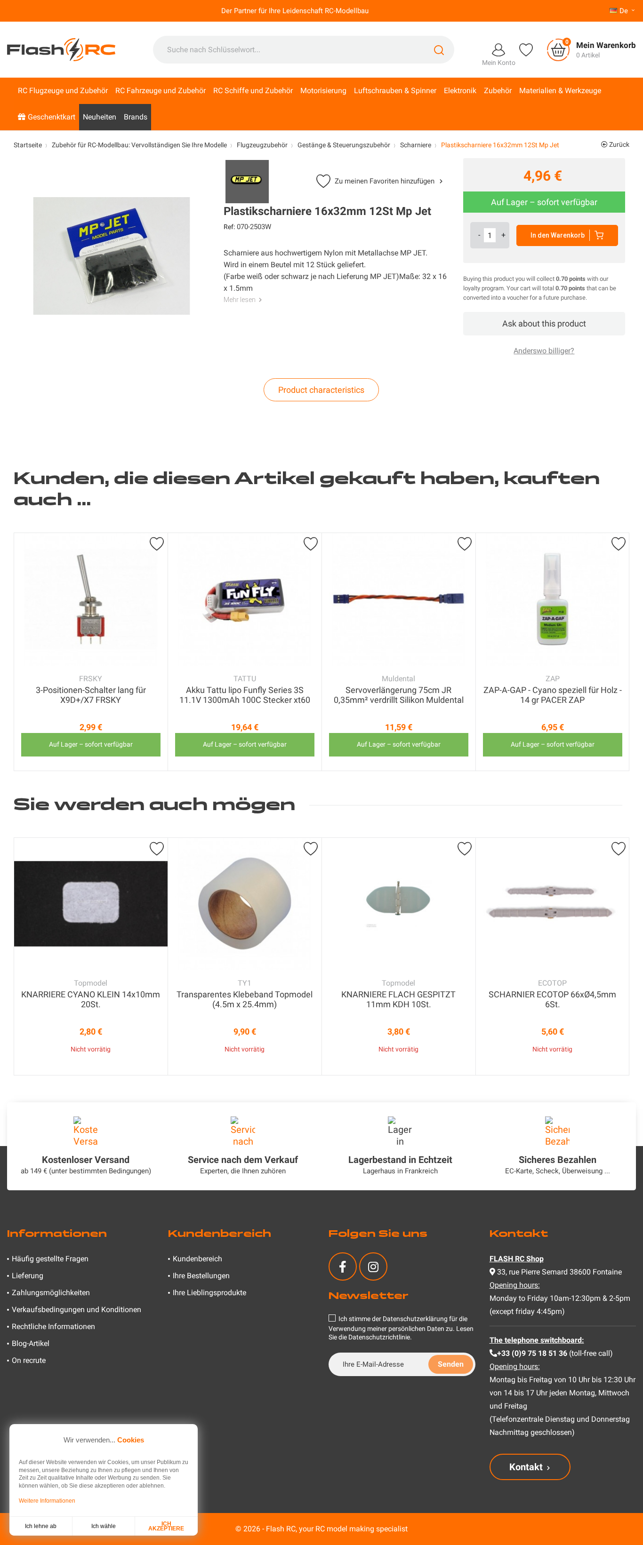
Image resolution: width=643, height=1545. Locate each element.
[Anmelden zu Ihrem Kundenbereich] (498, 49)
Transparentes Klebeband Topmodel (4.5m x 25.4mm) (245, 999)
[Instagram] (373, 1266)
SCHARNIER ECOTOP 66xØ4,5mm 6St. (552, 999)
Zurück (618, 144)
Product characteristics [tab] (321, 390)
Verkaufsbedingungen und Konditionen (76, 1309)
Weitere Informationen (47, 1500)
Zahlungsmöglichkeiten (51, 1292)
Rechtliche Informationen (53, 1326)
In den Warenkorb (557, 235)
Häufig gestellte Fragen (50, 1258)
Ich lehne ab (40, 1526)
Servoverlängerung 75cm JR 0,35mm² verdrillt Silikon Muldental (399, 695)
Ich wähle (103, 1526)
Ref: (229, 227)
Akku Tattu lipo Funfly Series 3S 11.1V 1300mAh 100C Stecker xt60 (244, 695)
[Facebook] (343, 1266)
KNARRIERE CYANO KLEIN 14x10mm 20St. (90, 999)
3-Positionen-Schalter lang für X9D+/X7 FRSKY (91, 695)
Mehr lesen (240, 299)
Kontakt (526, 1467)
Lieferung (27, 1275)
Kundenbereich (197, 1258)
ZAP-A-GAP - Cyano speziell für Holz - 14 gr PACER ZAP (552, 695)
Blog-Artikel (30, 1343)
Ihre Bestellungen (201, 1275)
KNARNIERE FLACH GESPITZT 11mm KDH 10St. (398, 999)
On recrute (29, 1360)
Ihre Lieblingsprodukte (209, 1292)
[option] (91, 652)
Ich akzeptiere (166, 1526)
